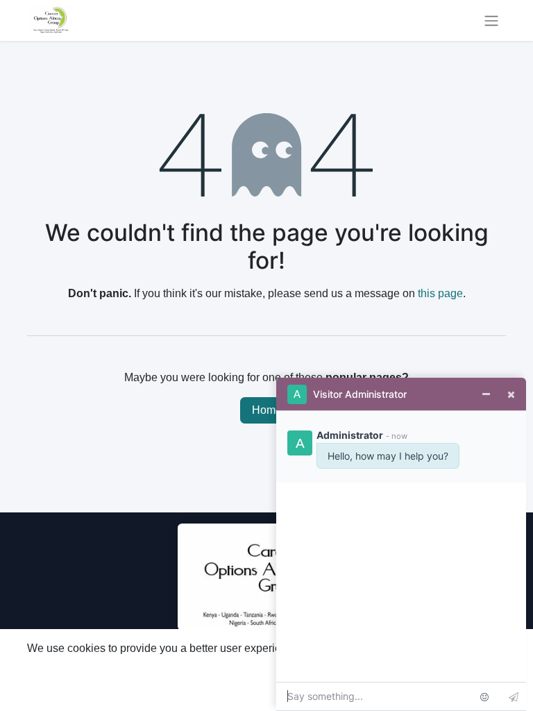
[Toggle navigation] (491, 20)
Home (267, 410)
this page (440, 293)
